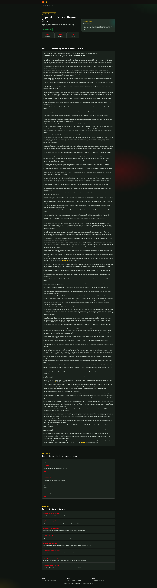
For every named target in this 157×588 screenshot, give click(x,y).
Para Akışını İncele (47, 29)
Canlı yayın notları (47, 465)
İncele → (45, 471)
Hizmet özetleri (106, 1)
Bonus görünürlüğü (47, 477)
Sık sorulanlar (112, 1)
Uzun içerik (100, 1)
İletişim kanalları (46, 490)
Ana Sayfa (44, 5)
